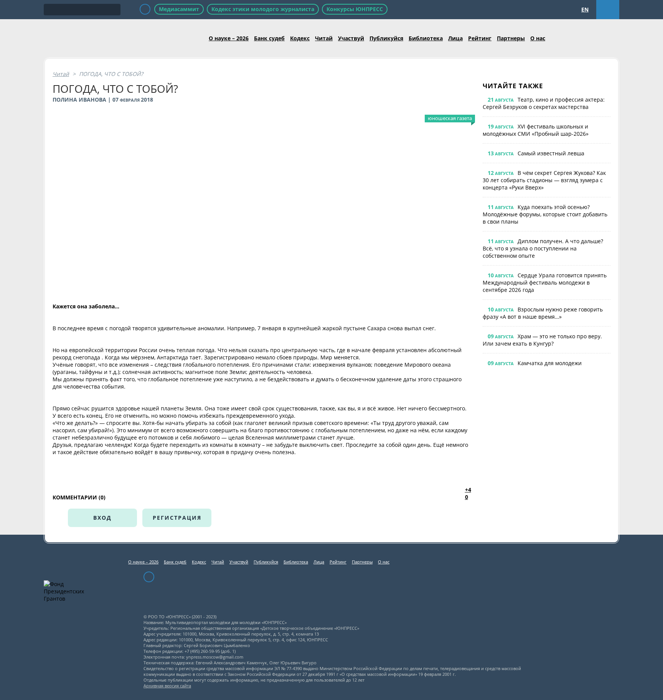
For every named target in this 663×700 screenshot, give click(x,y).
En (585, 9)
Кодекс (300, 38)
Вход (102, 517)
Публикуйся (386, 38)
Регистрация (177, 517)
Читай (324, 38)
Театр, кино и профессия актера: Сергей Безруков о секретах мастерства (544, 103)
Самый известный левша (551, 153)
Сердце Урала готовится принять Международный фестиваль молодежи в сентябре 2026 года (545, 282)
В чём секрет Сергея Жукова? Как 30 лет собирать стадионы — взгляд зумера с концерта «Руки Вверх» (544, 180)
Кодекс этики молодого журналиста (262, 9)
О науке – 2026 (229, 38)
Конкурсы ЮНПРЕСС (355, 9)
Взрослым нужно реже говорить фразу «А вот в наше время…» (543, 313)
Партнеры (511, 38)
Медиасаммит (179, 9)
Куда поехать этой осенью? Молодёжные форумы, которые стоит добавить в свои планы (545, 214)
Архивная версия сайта (167, 685)
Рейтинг (479, 38)
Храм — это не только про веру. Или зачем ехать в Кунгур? (542, 340)
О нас (537, 38)
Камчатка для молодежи (550, 363)
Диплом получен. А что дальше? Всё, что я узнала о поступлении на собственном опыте (543, 248)
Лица (455, 38)
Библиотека (426, 38)
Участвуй (351, 38)
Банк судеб (269, 38)
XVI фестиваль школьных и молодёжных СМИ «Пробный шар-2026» (536, 130)
